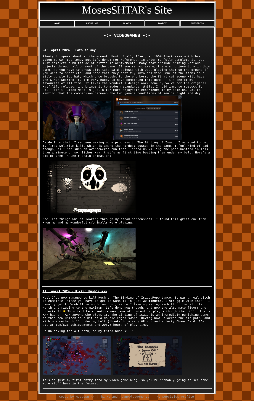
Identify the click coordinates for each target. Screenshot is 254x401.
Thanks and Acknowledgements (124, 397)
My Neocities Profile (175, 397)
